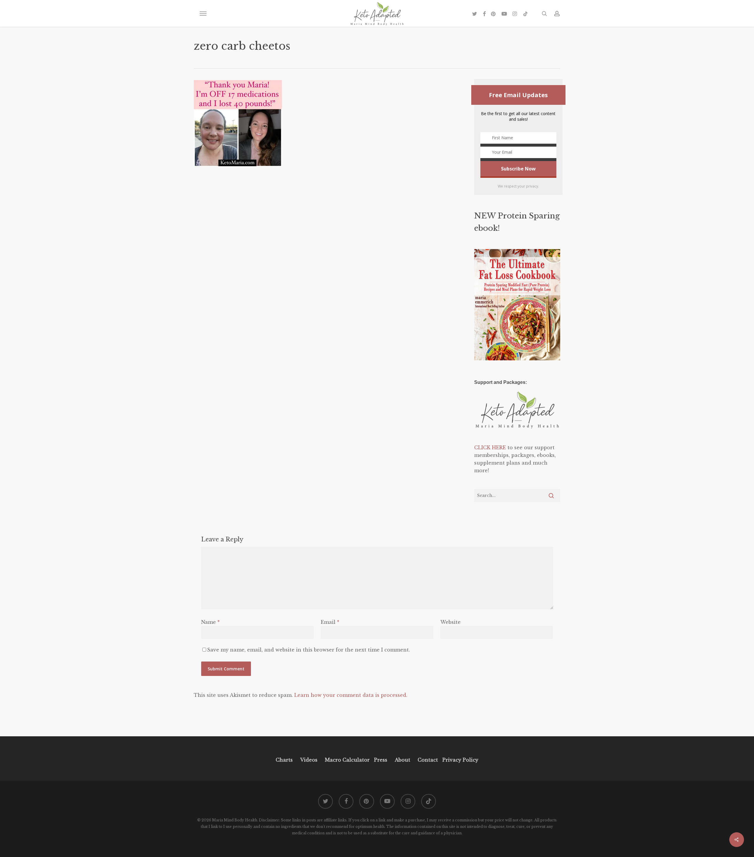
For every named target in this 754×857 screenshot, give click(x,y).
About (402, 760)
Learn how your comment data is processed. (350, 695)
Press (380, 760)
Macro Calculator (347, 760)
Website (450, 622)
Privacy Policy (459, 760)
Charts (284, 760)
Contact (428, 760)
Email (330, 622)
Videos (309, 760)
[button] (202, 13)
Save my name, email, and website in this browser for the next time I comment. (308, 650)
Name (210, 622)
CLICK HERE (490, 447)
